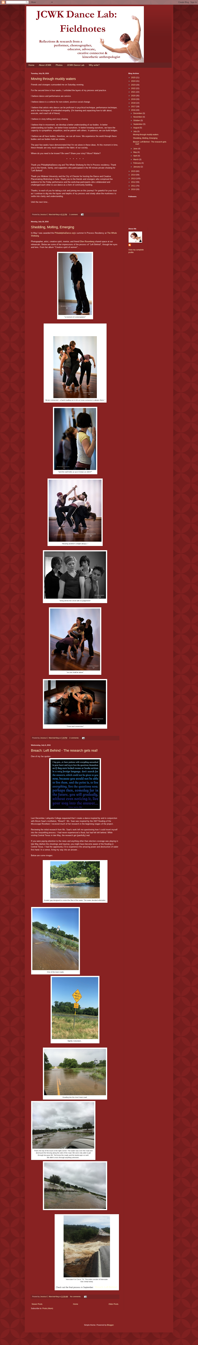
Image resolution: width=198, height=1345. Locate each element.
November (138, 117)
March (136, 159)
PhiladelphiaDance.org (65, 233)
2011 (133, 186)
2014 (133, 175)
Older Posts (113, 1304)
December (138, 113)
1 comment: (73, 214)
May (135, 152)
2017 (133, 106)
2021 (133, 92)
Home (31, 65)
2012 (133, 182)
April (135, 156)
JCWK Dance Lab (75, 65)
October (136, 120)
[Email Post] (82, 214)
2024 (133, 81)
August (136, 128)
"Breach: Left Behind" (106, 1287)
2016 (133, 110)
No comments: (76, 1296)
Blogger (110, 1325)
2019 (133, 99)
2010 (133, 189)
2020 (133, 96)
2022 (133, 88)
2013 (133, 178)
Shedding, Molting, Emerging (52, 227)
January (137, 167)
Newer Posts (37, 1304)
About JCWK (45, 65)
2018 (133, 103)
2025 (133, 77)
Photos (59, 65)
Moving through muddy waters (53, 79)
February (137, 163)
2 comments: (74, 738)
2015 (133, 171)
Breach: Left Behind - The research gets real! (64, 750)
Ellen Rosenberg (87, 241)
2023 (133, 85)
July (135, 131)
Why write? (94, 65)
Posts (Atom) (47, 1308)
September (138, 124)
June (135, 149)
